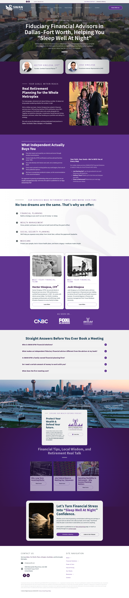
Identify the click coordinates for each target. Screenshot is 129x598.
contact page (72, 529)
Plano (35, 123)
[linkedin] (29, 2)
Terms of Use (42, 591)
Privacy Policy (48, 591)
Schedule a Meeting (100, 1)
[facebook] (27, 2)
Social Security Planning (35, 231)
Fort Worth (29, 123)
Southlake (49, 123)
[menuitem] (33, 7)
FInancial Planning (31, 213)
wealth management (28, 181)
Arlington (40, 123)
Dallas (24, 123)
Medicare (25, 240)
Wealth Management (31, 222)
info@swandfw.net (30, 563)
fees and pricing (80, 527)
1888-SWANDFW (38, 1)
